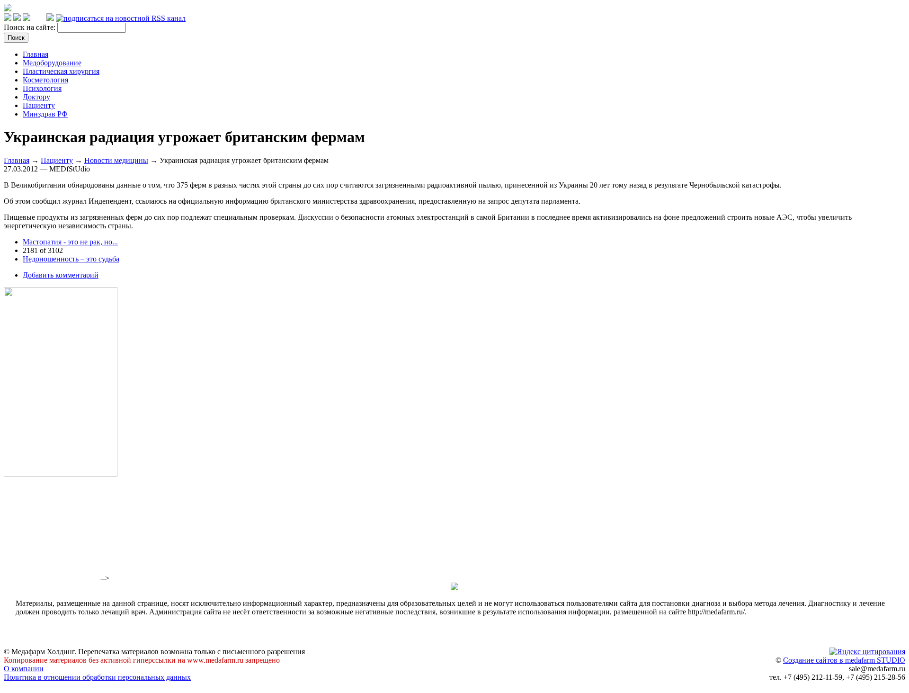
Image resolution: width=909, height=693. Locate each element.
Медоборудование (52, 63)
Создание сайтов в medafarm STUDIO (844, 660)
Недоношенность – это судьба (71, 259)
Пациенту (39, 105)
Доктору (36, 97)
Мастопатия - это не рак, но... (70, 242)
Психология (42, 88)
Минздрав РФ (45, 114)
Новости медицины (116, 160)
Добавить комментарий (60, 275)
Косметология (45, 80)
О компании (24, 669)
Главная (35, 54)
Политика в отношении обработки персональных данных (97, 677)
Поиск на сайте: (30, 27)
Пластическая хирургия (61, 71)
